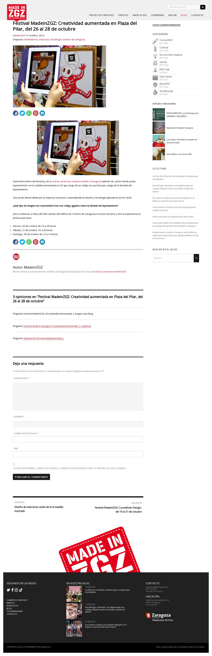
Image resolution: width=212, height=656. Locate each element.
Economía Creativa (171, 54)
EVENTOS (123, 15)
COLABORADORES (15, 611)
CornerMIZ (166, 40)
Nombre (19, 416)
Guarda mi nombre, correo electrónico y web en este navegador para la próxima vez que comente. (70, 468)
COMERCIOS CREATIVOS (17, 600)
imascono (44, 39)
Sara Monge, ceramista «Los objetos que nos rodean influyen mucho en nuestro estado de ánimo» (173, 188)
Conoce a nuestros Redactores (166, 25)
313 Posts (164, 79)
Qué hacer (166, 76)
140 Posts (164, 43)
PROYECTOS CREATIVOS (101, 15)
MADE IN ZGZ (140, 15)
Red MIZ (165, 83)
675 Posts (164, 87)
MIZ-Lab (165, 69)
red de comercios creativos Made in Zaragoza (76, 181)
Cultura (164, 47)
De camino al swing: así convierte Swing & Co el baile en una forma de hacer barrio (105, 625)
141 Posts (163, 72)
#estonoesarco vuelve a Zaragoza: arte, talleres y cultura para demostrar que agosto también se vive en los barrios (176, 235)
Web (16, 448)
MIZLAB (172, 15)
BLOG (184, 15)
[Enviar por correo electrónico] (42, 113)
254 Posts (164, 58)
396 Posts (164, 65)
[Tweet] (22, 113)
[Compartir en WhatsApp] (29, 113)
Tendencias (166, 91)
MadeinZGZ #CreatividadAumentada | (43, 338)
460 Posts (164, 50)
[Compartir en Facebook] (15, 113)
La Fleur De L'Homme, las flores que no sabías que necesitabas (107, 591)
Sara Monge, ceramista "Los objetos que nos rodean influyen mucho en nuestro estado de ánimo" (105, 609)
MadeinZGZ (19, 35)
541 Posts (164, 94)
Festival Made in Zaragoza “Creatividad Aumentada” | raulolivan (57, 326)
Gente (163, 62)
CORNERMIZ (157, 15)
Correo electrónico (26, 433)
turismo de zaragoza (74, 39)
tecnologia (55, 39)
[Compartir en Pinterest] (35, 113)
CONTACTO (197, 15)
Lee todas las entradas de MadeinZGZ (109, 271)
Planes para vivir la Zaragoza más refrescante (173, 216)
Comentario (21, 378)
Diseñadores (31, 39)
